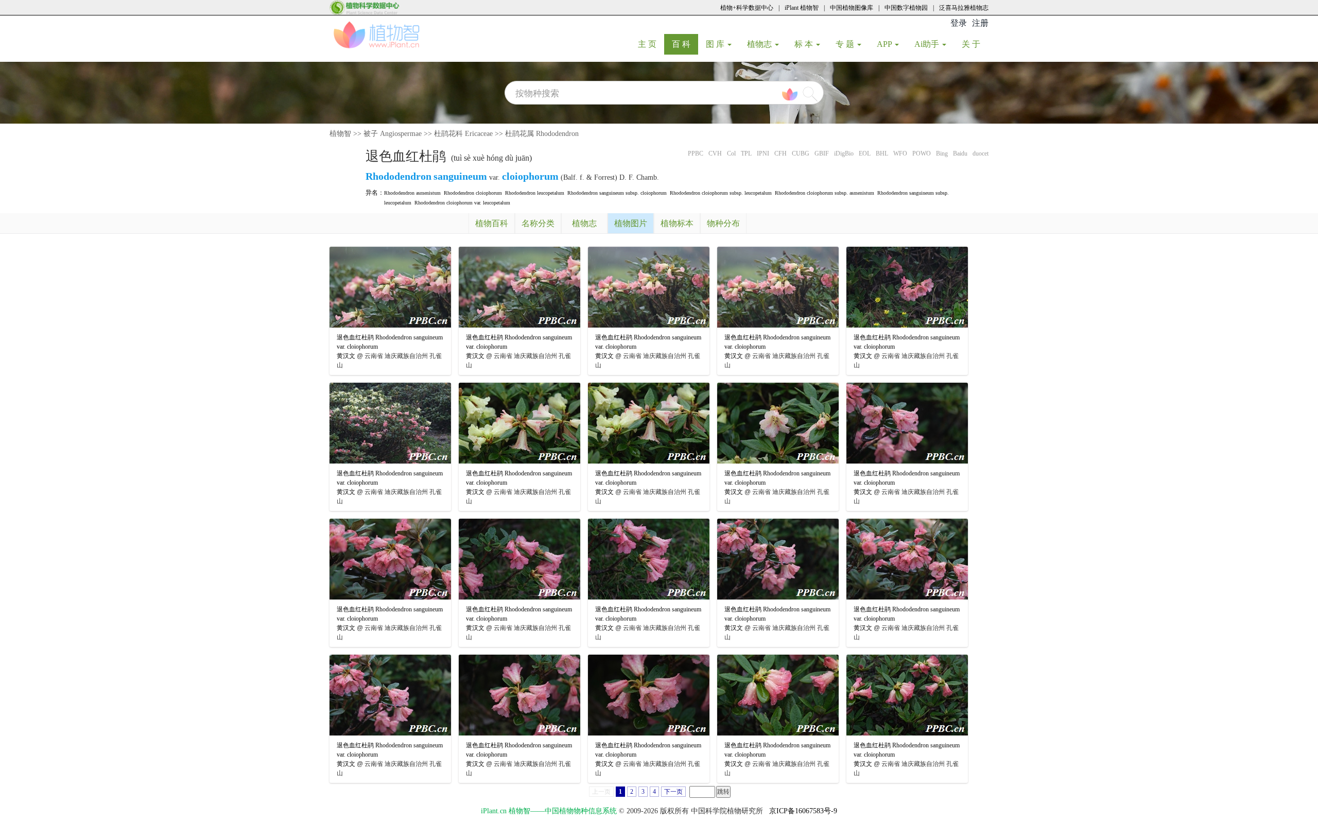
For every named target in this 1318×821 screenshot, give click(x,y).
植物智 (340, 134)
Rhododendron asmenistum (412, 193)
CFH (780, 153)
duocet (981, 153)
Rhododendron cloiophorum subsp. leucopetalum (721, 193)
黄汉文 (346, 356)
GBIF (821, 153)
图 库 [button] (716, 44)
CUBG (800, 153)
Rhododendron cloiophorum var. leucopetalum (462, 203)
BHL (882, 153)
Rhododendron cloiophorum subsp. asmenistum (824, 193)
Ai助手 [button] (927, 44)
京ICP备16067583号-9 (803, 811)
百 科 (685, 43)
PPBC (695, 153)
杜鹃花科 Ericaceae (463, 134)
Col (731, 153)
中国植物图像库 (851, 7)
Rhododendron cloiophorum (473, 193)
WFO (900, 153)
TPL (746, 153)
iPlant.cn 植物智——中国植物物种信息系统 (549, 811)
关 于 (975, 43)
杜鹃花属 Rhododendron (542, 134)
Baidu (960, 153)
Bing (942, 153)
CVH (715, 153)
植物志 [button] (760, 44)
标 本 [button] (804, 44)
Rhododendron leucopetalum (534, 193)
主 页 (651, 43)
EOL (865, 153)
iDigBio (844, 153)
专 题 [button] (846, 44)
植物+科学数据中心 (746, 7)
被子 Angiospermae (392, 134)
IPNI (763, 153)
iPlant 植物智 (802, 7)
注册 (980, 23)
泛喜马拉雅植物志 (964, 7)
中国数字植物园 (906, 7)
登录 (958, 23)
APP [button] (885, 44)
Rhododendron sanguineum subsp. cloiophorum (617, 193)
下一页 (673, 791)
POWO (921, 153)
